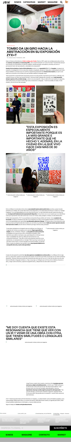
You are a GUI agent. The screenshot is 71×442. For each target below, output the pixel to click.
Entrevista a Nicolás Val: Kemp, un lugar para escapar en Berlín (9, 420)
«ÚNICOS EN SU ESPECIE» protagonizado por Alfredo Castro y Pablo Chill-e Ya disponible (26, 421)
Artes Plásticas (10, 45)
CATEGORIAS (29, 2)
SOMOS (17, 2)
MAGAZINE (52, 2)
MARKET (42, 2)
